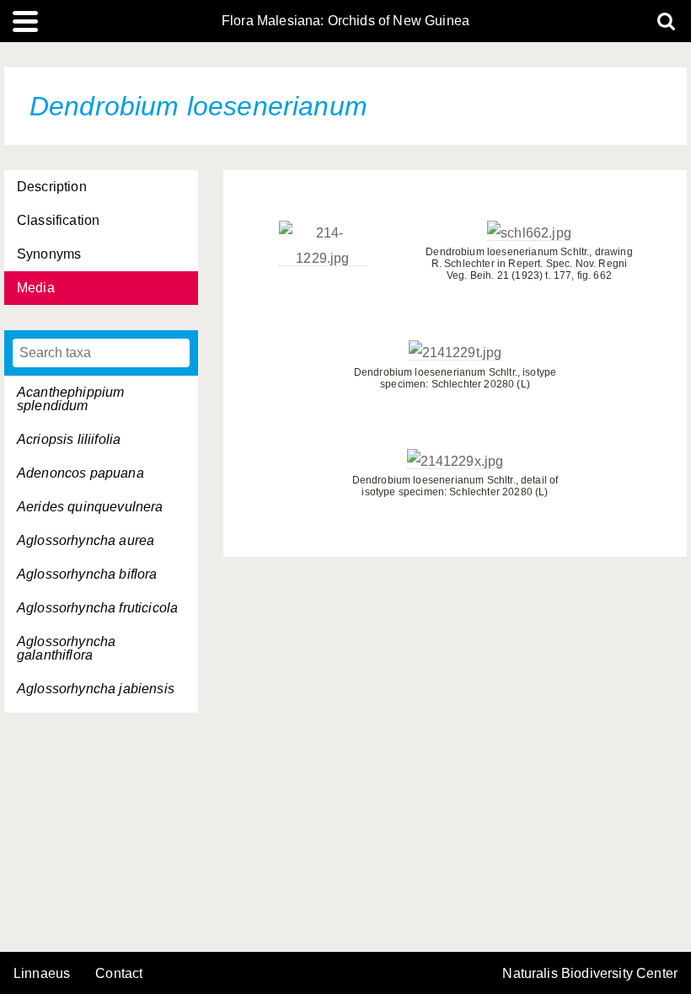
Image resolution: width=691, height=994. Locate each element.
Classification (58, 220)
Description (52, 186)
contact (118, 973)
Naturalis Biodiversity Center (590, 974)
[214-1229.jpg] (323, 258)
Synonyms (49, 254)
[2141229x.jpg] (455, 461)
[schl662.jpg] (529, 233)
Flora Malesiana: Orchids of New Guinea (345, 21)
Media (36, 288)
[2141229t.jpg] (455, 353)
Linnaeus (41, 974)
